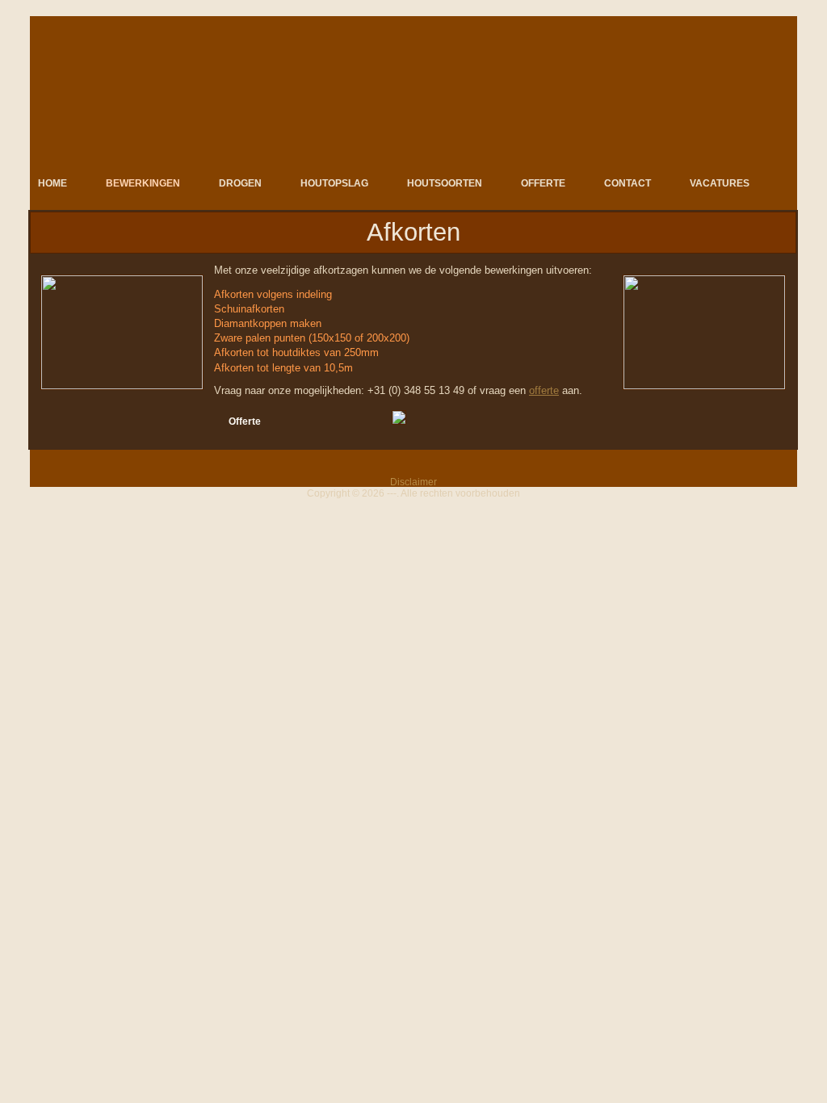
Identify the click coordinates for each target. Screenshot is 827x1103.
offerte (544, 390)
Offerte (245, 421)
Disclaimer (413, 482)
